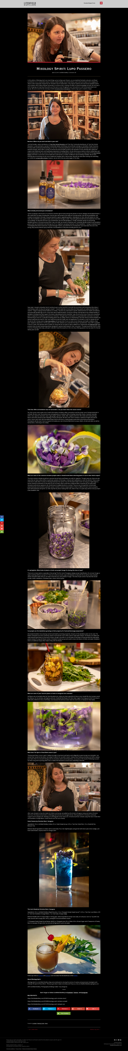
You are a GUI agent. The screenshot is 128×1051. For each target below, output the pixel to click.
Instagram (84, 992)
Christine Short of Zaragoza (62, 89)
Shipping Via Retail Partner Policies (29, 1048)
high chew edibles (50, 321)
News (46, 1023)
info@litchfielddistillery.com (116, 1045)
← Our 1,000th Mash (33, 1029)
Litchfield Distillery (63, 72)
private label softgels (42, 158)
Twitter (75, 992)
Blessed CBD (93, 324)
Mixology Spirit (40, 1023)
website (76, 975)
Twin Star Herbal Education (57, 144)
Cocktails (34, 1023)
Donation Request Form (89, 3)
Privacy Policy (18, 1048)
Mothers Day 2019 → (95, 1029)
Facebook (40, 975)
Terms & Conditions (10, 1048)
